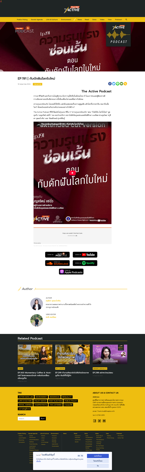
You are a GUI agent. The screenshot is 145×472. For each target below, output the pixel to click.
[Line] (117, 83)
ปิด (98, 466)
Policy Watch (40, 401)
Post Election (55, 401)
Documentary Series (100, 448)
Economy (21, 440)
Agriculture (55, 444)
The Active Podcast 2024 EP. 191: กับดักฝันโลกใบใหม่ (55, 245)
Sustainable (55, 446)
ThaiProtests (41, 405)
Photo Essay (110, 438)
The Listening (56, 405)
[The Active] (72, 10)
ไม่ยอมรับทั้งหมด (97, 461)
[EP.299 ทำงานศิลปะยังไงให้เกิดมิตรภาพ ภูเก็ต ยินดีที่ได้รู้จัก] (72, 355)
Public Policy (22, 19)
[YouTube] (104, 420)
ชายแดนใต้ (68, 405)
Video (102, 19)
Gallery (109, 435)
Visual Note (89, 442)
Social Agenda (37, 19)
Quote (76, 442)
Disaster (54, 438)
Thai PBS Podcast (38, 245)
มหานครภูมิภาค (24, 409)
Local (42, 440)
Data (94, 19)
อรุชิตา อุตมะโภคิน (53, 300)
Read (87, 19)
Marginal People (34, 450)
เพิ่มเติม (38, 461)
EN (79, 456)
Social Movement (32, 436)
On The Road (100, 445)
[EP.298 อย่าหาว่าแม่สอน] (110, 355)
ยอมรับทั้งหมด (98, 456)
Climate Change (54, 441)
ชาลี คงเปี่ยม (51, 317)
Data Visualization (89, 436)
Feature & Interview (77, 436)
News (80, 19)
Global (43, 435)
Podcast (118, 19)
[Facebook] (110, 83)
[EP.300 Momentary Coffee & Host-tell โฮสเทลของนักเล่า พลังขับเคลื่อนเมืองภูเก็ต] (35, 355)
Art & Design (60, 368)
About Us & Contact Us (105, 393)
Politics (21, 435)
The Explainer (100, 439)
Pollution (54, 435)
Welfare (31, 442)
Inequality (67, 397)
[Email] (121, 83)
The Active (37, 84)
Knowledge (89, 444)
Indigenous (54, 397)
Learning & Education (32, 447)
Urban (20, 368)
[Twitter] (114, 83)
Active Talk (120, 438)
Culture (43, 444)
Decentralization (34, 439)
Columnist (78, 439)
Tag (20, 392)
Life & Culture (52, 19)
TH (82, 456)
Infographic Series (89, 447)
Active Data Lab (26, 397)
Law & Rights (22, 438)
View (110, 19)
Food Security (33, 444)
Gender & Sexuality (100, 368)
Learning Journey (98, 442)
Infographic (89, 439)
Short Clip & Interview (99, 436)
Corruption (22, 442)
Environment (66, 19)
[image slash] (74, 19)
